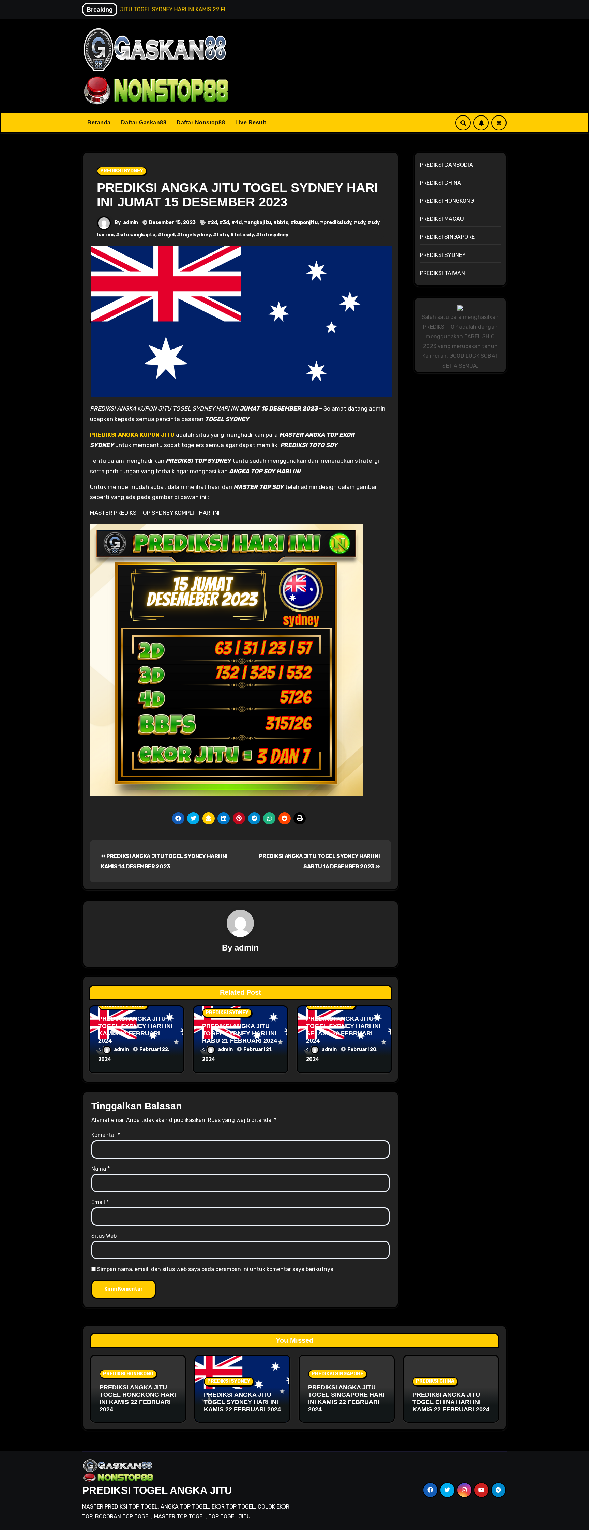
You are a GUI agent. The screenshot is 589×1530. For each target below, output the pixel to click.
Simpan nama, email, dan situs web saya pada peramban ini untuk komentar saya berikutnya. (216, 1269)
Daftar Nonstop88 (201, 122)
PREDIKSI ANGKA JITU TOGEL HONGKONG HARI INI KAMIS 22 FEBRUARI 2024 (138, 1398)
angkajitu (259, 223)
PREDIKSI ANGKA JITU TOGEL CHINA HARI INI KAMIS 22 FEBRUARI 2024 (450, 1402)
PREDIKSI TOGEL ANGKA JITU (157, 1490)
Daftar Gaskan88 (144, 122)
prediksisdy (337, 223)
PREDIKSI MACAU (442, 219)
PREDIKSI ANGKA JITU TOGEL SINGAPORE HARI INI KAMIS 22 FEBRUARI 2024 (346, 1398)
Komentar (105, 1135)
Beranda (99, 122)
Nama (100, 1168)
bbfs (282, 223)
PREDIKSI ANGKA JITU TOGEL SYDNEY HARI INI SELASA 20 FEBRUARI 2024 (343, 1029)
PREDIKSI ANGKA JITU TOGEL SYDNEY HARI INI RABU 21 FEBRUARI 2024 (239, 1033)
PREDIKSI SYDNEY (121, 171)
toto (222, 235)
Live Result (250, 122)
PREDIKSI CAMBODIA (446, 164)
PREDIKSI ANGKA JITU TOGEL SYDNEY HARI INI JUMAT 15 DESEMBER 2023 (237, 195)
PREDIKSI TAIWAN (442, 273)
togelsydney (195, 235)
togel (168, 235)
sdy (361, 223)
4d (238, 223)
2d (214, 223)
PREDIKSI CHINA (441, 183)
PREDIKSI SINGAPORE (447, 237)
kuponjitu (306, 223)
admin (130, 223)
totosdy (244, 235)
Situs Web (104, 1236)
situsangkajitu (137, 235)
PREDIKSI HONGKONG (447, 201)
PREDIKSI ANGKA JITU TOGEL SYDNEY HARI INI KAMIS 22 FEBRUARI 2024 (135, 1029)
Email (100, 1202)
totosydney (273, 235)
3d (226, 223)
